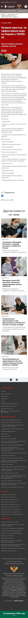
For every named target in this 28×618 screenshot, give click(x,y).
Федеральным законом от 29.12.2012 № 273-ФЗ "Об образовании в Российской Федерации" (14, 588)
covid (4, 50)
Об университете (9, 11)
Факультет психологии (7, 538)
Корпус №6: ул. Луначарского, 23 (10, 504)
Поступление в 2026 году (14, 613)
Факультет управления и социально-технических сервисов (11, 541)
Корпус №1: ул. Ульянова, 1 (8, 494)
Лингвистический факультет (9, 551)
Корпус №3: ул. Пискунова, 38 (10, 499)
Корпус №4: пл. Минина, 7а (9, 502)
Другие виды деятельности (9, 406)
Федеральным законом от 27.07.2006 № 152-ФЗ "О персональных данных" (14, 591)
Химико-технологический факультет (11, 531)
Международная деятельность (10, 403)
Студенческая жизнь (7, 408)
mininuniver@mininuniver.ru (14, 564)
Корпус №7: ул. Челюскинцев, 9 (10, 507)
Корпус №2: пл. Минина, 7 (8, 497)
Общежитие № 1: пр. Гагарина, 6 (10, 509)
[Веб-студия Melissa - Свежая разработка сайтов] (18, 601)
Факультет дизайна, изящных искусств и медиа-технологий (12, 525)
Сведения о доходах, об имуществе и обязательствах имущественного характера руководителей (14, 596)
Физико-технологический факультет (11, 533)
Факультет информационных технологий (13, 548)
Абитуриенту (5, 396)
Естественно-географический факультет (13, 528)
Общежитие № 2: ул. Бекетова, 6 (10, 512)
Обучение (4, 398)
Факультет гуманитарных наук (9, 522)
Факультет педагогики (7, 535)
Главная (3, 391)
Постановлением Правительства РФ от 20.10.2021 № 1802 (14, 592)
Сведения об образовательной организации (10, 411)
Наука (3, 401)
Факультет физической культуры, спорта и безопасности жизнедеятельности (13, 545)
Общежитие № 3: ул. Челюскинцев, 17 (12, 514)
